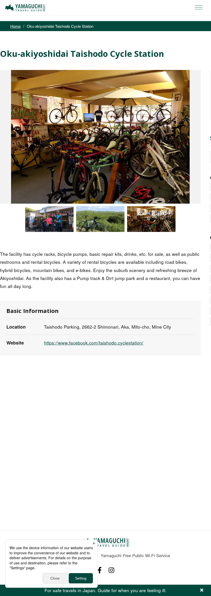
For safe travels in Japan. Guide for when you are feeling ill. (105, 590)
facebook (99, 570)
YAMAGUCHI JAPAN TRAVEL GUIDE (26, 7)
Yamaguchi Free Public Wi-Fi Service (135, 555)
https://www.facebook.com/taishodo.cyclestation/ (93, 342)
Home (15, 26)
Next (204, 136)
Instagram (111, 570)
